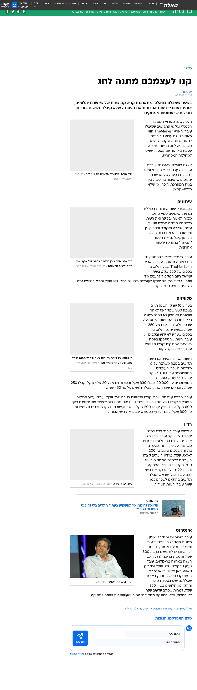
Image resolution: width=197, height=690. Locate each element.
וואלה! (188, 609)
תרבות (126, 3)
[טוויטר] (13, 11)
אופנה (46, 3)
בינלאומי (135, 12)
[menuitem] (148, 5)
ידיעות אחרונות (166, 609)
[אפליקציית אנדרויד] (23, 11)
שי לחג (128, 609)
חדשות (164, 12)
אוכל (95, 3)
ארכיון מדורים (94, 12)
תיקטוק (124, 12)
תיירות (72, 3)
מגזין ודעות (110, 12)
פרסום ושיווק (150, 12)
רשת (146, 609)
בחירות (138, 3)
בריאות (84, 3)
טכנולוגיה (59, 3)
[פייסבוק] (7, 11)
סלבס (115, 3)
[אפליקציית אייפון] (18, 11)
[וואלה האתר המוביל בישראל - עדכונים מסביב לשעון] (171, 5)
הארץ (153, 609)
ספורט (150, 3)
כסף (105, 3)
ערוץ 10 (138, 609)
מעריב (180, 609)
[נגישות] (5, 5)
